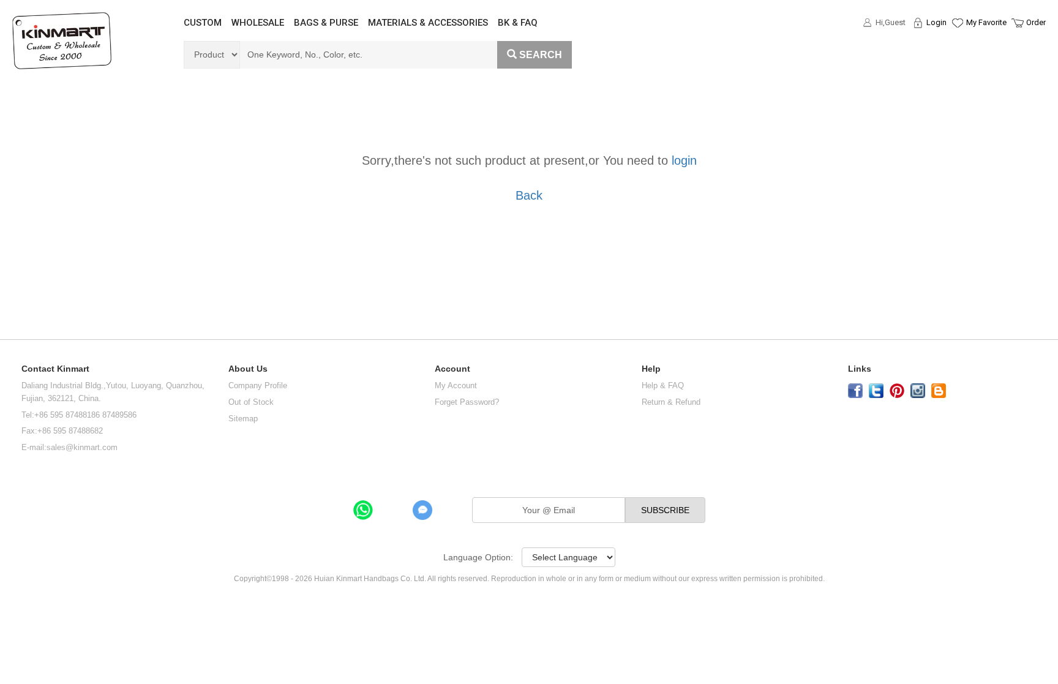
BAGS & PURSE (326, 22)
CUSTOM (203, 22)
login (684, 160)
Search (540, 55)
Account (452, 369)
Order (1036, 22)
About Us (248, 369)
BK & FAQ (518, 22)
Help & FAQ (663, 385)
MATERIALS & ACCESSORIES (428, 22)
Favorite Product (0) (957, 44)
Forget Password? (467, 402)
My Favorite (986, 22)
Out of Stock (251, 402)
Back (529, 195)
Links (859, 369)
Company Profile (257, 385)
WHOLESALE (257, 22)
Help (651, 369)
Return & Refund (671, 402)
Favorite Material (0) (957, 61)
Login (936, 22)
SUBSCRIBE (665, 510)
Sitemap (243, 418)
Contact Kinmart (55, 369)
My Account (456, 385)
